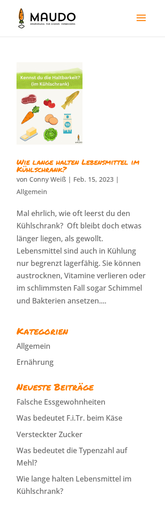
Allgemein (31, 191)
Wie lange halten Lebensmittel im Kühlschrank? (77, 165)
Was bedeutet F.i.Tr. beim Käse (69, 418)
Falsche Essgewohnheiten (60, 402)
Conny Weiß (47, 179)
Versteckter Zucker (49, 434)
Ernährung (35, 362)
